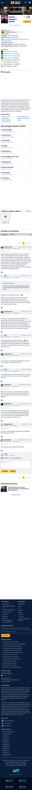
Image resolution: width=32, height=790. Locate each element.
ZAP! (5, 275)
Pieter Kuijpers (15, 37)
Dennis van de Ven (24, 39)
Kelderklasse (5, 750)
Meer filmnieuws (16, 494)
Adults (20, 612)
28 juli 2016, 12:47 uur (26, 353)
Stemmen (8, 10)
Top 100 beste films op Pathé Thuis (11, 658)
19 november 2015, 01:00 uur (24, 247)
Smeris (13, 5)
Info (2, 10)
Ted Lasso (21, 616)
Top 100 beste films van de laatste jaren (12, 652)
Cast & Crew (16, 10)
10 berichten (4, 234)
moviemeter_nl (8, 725)
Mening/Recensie (16, 458)
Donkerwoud (8, 247)
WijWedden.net (6, 748)
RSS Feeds (19, 765)
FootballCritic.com (7, 733)
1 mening (12, 234)
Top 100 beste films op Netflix (10, 654)
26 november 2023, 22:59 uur (24, 384)
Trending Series (21, 601)
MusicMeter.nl (6, 742)
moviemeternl (7, 723)
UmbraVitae (8, 403)
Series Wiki (22, 762)
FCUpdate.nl (5, 736)
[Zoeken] (26, 2)
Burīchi (20, 606)
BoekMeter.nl (5, 744)
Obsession (5, 616)
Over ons (19, 760)
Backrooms (5, 614)
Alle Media (28, 211)
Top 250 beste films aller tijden (10, 642)
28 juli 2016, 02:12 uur (26, 335)
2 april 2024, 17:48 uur (26, 424)
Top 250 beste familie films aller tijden (12, 648)
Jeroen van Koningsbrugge (11, 39)
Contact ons (12, 760)
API (25, 765)
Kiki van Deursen (7, 40)
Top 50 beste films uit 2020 (9, 661)
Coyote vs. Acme (6, 612)
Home (2, 5)
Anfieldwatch (5, 752)
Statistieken (25, 10)
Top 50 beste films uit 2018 (9, 663)
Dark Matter (21, 604)
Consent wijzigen (10, 765)
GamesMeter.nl (6, 746)
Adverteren (26, 760)
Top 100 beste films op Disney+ (10, 656)
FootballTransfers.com (8, 731)
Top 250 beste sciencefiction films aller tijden (14, 644)
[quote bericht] (30, 273)
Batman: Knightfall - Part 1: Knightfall (7, 621)
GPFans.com (5, 738)
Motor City (5, 618)
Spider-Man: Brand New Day (8, 606)
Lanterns (20, 614)
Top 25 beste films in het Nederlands (11, 667)
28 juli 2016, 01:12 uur (26, 275)
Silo (19, 608)
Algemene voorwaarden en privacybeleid (15, 763)
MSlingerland (8, 424)
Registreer (5, 760)
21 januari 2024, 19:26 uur (25, 403)
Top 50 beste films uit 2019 (9, 665)
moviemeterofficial (9, 720)
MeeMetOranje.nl (6, 755)
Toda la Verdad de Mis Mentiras (24, 619)
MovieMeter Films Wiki (12, 762)
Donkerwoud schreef (8, 283)
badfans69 (7, 440)
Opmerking (6, 458)
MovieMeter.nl (6, 740)
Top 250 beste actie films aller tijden (11, 650)
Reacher (20, 610)
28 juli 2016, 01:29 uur (26, 311)
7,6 (18, 32)
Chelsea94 (7, 384)
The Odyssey (5, 604)
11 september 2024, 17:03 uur (24, 439)
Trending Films (5, 601)
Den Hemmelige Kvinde (8, 610)
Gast (5, 454)
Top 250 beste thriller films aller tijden (12, 646)
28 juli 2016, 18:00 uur (26, 369)
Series (7, 5)
